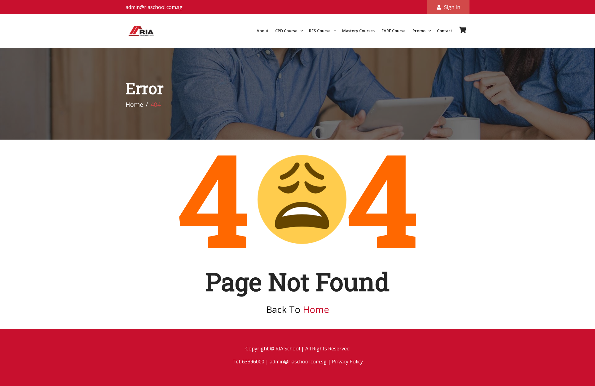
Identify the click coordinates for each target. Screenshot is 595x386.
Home (134, 104)
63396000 (253, 361)
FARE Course (393, 30)
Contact (444, 30)
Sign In (452, 7)
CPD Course (286, 30)
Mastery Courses (358, 30)
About (262, 30)
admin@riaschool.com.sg (154, 7)
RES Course (320, 30)
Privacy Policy (347, 361)
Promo (418, 30)
